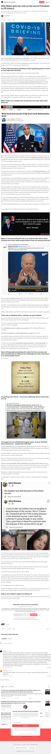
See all (3, 724)
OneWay (5, 670)
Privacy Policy (35, 730)
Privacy (24, 744)
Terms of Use (31, 728)
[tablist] (7, 638)
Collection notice (34, 744)
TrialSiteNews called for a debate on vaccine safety (16, 328)
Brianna (5, 651)
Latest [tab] (6, 686)
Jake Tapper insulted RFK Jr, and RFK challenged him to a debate (17, 333)
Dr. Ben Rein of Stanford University (24, 343)
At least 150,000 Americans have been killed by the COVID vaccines (18, 446)
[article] (25, 694)
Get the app (32, 747)
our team (15, 325)
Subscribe (42, 2)
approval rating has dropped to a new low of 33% (17, 58)
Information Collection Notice (25, 730)
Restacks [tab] (10, 638)
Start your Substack (22, 747)
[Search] (48, 686)
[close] (38, 705)
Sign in (47, 2)
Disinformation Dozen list (40, 171)
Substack (19, 751)
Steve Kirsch (7, 15)
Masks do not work (15, 298)
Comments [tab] (4, 638)
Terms (28, 744)
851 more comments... (5, 679)
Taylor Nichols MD (40, 343)
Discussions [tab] (11, 686)
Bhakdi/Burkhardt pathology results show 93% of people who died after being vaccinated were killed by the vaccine (21, 702)
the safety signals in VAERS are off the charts (31, 82)
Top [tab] (2, 686)
